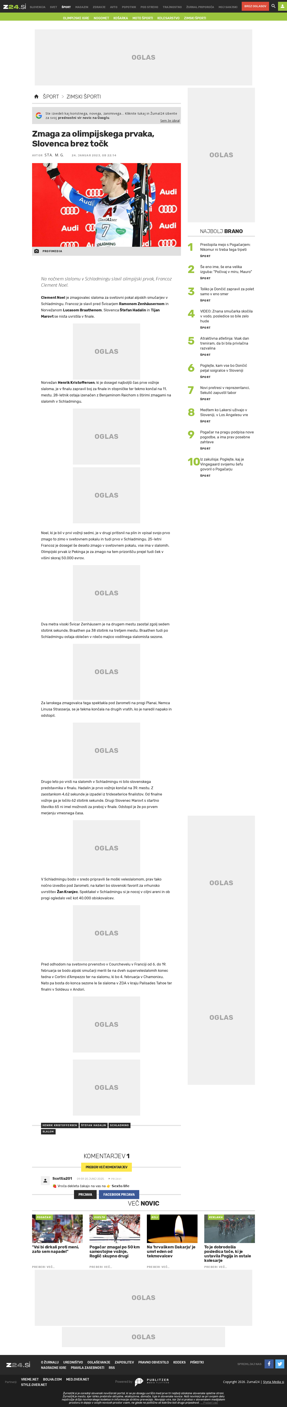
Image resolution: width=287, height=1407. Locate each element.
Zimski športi (84, 97)
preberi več (107, 1167)
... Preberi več (209, 1402)
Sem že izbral (170, 120)
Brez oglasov (255, 6)
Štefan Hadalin (93, 1125)
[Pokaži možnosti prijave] (282, 6)
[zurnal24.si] (14, 6)
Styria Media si (273, 1382)
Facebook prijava (119, 1195)
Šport (51, 97)
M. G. (59, 155)
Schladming (119, 1125)
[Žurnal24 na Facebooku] (269, 1363)
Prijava (85, 1195)
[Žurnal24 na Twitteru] (279, 1363)
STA (48, 155)
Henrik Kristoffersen (60, 1125)
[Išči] (273, 6)
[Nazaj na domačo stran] (36, 97)
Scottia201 (62, 1178)
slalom (48, 1131)
